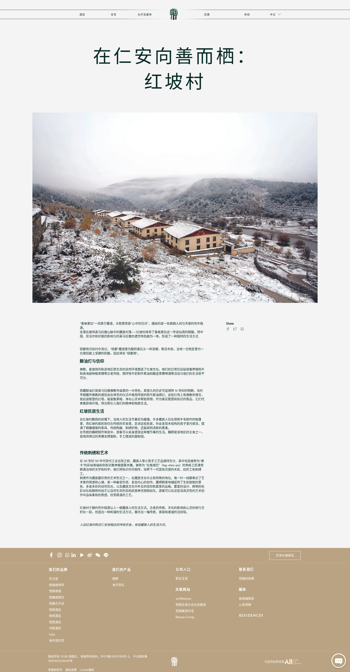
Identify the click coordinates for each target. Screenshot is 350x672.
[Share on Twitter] (235, 329)
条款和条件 (55, 669)
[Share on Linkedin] (242, 329)
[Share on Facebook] (227, 329)
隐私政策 (71, 669)
